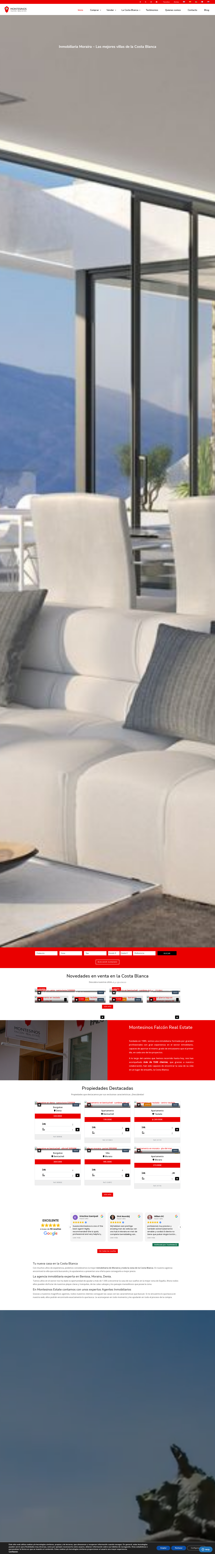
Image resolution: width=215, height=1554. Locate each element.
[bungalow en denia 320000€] (70, 990)
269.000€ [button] (80, 999)
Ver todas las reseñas (107, 1251)
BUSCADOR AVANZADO (107, 962)
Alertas (176, 2)
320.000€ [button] (58, 1116)
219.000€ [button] (157, 1165)
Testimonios (152, 10)
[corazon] (39, 992)
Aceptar (163, 1548)
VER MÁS (107, 1006)
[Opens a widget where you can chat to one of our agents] (206, 1550)
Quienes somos (173, 10)
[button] (70, 1227)
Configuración (196, 1548)
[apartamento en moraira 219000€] (157, 1150)
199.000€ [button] (107, 1119)
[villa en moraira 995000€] (107, 1148)
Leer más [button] (72, 1238)
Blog (206, 10)
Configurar (13, 1551)
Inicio (80, 10)
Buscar (167, 953)
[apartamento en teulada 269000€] (157, 1104)
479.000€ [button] (117, 999)
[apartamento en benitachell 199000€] (144, 990)
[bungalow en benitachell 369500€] (58, 1148)
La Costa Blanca (130, 10)
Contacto (192, 10)
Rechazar (178, 1548)
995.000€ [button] (107, 1161)
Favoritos (166, 2)
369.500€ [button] (58, 1161)
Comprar (94, 10)
